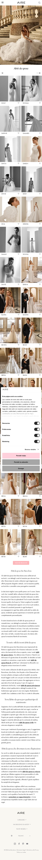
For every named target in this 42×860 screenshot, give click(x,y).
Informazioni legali (21, 850)
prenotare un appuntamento (19, 797)
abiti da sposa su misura (31, 772)
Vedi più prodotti (21, 563)
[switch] (37, 429)
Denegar (21, 468)
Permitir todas (21, 455)
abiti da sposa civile (26, 722)
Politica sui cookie (21, 852)
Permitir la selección (21, 462)
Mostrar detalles (30, 449)
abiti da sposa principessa (30, 685)
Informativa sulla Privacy (32, 850)
